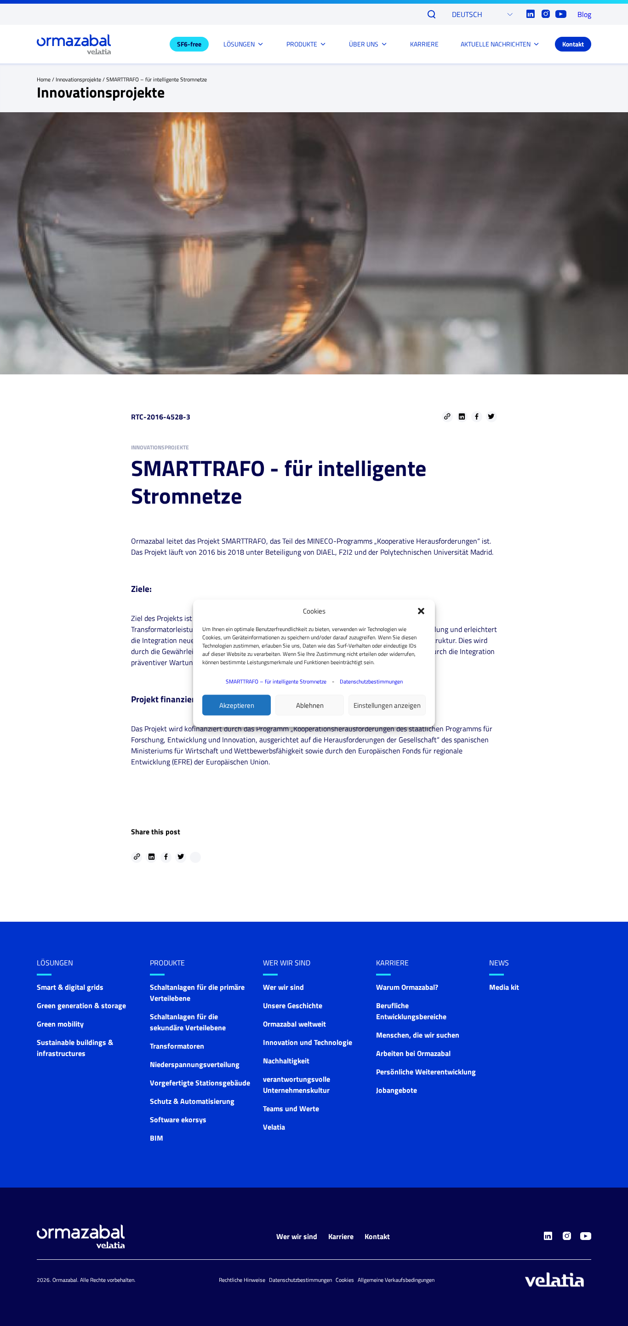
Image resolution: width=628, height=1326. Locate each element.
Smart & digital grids (70, 987)
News (499, 962)
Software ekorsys (178, 1119)
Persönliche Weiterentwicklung (426, 1071)
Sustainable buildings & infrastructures (75, 1048)
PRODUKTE (301, 44)
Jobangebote (396, 1090)
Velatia (274, 1126)
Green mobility (60, 1023)
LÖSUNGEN (239, 44)
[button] (421, 610)
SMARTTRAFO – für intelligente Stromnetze (276, 681)
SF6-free (189, 44)
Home (44, 79)
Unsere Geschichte (292, 1005)
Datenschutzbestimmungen (371, 681)
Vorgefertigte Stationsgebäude (200, 1082)
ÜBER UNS (363, 44)
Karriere (392, 962)
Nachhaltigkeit (286, 1060)
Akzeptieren (236, 705)
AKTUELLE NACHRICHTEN (496, 44)
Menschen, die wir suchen (417, 1034)
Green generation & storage (81, 1005)
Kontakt (573, 44)
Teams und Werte (291, 1108)
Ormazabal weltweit (294, 1023)
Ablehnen (310, 705)
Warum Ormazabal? (407, 987)
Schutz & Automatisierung (192, 1101)
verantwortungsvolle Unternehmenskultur (296, 1084)
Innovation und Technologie (307, 1042)
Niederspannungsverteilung (195, 1064)
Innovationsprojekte (78, 79)
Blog (584, 14)
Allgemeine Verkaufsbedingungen (396, 1279)
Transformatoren (177, 1045)
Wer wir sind (286, 962)
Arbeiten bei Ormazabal (413, 1053)
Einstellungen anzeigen (387, 705)
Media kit (504, 987)
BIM (156, 1137)
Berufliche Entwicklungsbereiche (411, 1011)
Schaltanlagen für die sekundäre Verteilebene (188, 1022)
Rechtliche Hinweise (242, 1279)
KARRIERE (424, 44)
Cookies (345, 1279)
